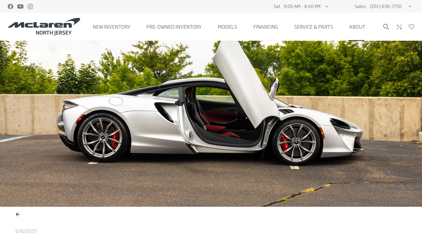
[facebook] (10, 6)
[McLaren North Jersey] (43, 27)
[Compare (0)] (399, 27)
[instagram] (30, 6)
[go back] (17, 214)
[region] (211, 139)
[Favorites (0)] (411, 27)
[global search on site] (386, 26)
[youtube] (20, 6)
